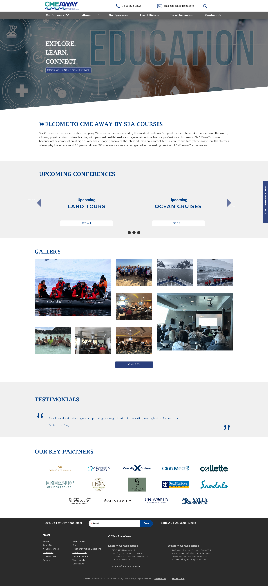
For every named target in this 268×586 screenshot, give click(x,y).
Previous (33, 200)
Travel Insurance (181, 15)
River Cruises (78, 541)
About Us (47, 545)
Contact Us (213, 15)
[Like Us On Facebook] (218, 523)
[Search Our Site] (205, 5)
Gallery (134, 364)
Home (46, 541)
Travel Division (150, 15)
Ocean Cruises (50, 556)
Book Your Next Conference (68, 70)
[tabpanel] (86, 204)
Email (95, 523)
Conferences (55, 15)
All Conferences (51, 549)
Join (146, 523)
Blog (74, 545)
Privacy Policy (178, 578)
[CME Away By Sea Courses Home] (62, 5)
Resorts (46, 560)
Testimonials (78, 560)
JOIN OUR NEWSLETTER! (265, 200)
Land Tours (48, 552)
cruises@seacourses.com (178, 5)
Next (234, 206)
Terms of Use (160, 578)
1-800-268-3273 (131, 5)
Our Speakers (118, 15)
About (86, 15)
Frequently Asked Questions (86, 549)
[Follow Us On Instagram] (209, 523)
